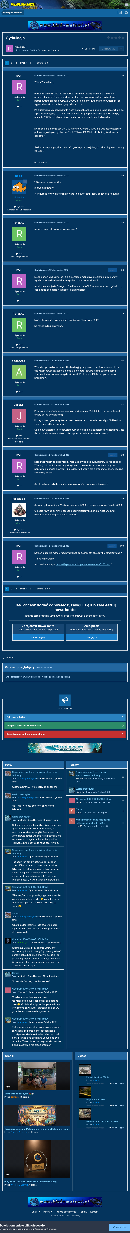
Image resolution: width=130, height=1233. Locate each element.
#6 (122, 360)
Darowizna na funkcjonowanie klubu (25, 734)
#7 (122, 404)
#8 (122, 455)
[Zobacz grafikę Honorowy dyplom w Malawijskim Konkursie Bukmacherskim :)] (37, 1115)
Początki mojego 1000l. (97, 1077)
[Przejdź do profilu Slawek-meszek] (72, 773)
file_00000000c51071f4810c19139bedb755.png (30, 1181)
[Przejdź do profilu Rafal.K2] (19, 234)
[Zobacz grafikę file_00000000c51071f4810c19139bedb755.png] (37, 1159)
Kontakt (83, 1211)
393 (20, 391)
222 (20, 253)
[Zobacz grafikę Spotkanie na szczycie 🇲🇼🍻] (37, 1076)
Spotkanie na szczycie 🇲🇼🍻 (19, 1093)
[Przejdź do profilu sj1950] (72, 811)
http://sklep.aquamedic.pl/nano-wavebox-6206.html (83, 564)
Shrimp (15, 913)
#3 (122, 222)
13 (20, 106)
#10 (122, 546)
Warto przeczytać (21, 794)
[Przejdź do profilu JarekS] (19, 416)
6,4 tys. (20, 529)
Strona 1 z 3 (43, 63)
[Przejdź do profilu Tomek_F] (8, 990)
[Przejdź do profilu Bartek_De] (8, 941)
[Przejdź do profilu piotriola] (8, 818)
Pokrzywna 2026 (15, 717)
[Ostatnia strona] (30, 63)
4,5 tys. (20, 206)
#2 (122, 175)
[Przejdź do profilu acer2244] (19, 372)
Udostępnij (89, 48)
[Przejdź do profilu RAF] (9, 48)
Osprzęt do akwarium (49, 50)
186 (20, 435)
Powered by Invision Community (65, 1215)
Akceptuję (121, 1227)
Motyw (47, 1211)
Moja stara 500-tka (95, 1099)
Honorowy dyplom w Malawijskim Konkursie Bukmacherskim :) (37, 1129)
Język (35, 1211)
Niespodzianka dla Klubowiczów (23, 725)
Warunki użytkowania (45, 1229)
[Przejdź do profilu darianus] (8, 851)
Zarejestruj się (38, 637)
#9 (122, 498)
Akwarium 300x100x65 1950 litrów (30, 887)
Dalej (23, 63)
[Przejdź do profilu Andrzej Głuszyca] (8, 773)
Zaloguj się (92, 637)
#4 (122, 270)
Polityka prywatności (66, 1211)
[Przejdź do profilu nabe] (19, 187)
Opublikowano (43, 820)
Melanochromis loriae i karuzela (102, 1121)
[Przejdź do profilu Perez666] (19, 510)
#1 (123, 75)
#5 (122, 313)
